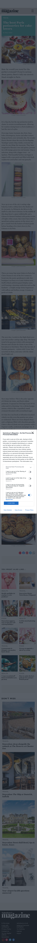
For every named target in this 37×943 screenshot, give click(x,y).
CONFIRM (11, 503)
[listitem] (18, 467)
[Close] (33, 433)
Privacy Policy (29, 510)
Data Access (18, 510)
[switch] (29, 472)
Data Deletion (8, 510)
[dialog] (18, 471)
